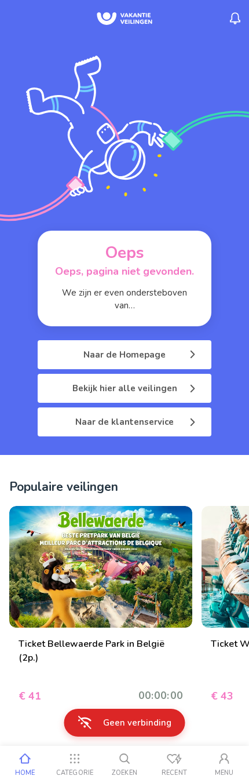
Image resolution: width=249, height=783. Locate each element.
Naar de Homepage (124, 354)
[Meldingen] (235, 18)
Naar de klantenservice (124, 422)
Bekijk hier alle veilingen (124, 388)
